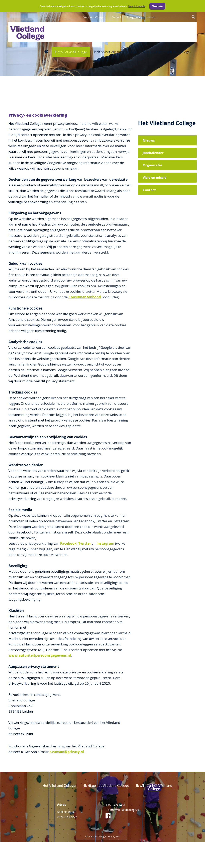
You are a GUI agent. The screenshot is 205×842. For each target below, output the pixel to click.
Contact (116, 17)
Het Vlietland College (71, 52)
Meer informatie (136, 6)
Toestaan (157, 6)
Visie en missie (154, 177)
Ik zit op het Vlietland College (115, 52)
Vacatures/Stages (94, 17)
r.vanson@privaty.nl (66, 751)
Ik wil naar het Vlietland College (166, 52)
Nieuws (149, 140)
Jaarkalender (153, 153)
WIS (118, 836)
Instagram (105, 543)
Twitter (84, 543)
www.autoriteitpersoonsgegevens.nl (39, 655)
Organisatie (152, 165)
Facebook (68, 543)
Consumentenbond (84, 297)
